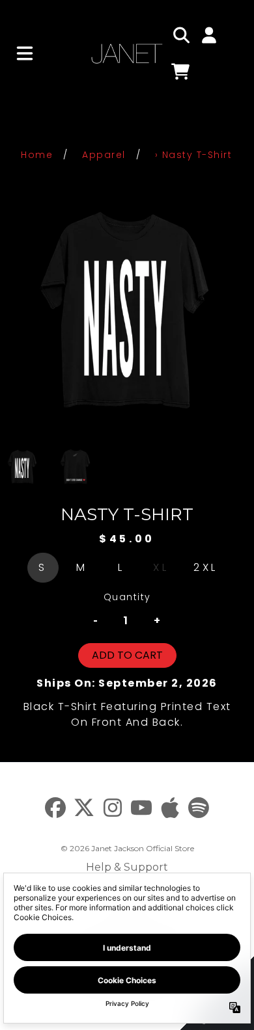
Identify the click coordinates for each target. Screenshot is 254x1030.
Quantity (127, 596)
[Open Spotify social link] (198, 807)
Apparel (104, 154)
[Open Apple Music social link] (170, 807)
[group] (22, 466)
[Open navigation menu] (24, 53)
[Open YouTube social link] (141, 807)
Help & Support (127, 867)
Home (37, 154)
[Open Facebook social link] (55, 807)
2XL (205, 567)
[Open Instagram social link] (112, 807)
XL (161, 567)
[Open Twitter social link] (84, 807)
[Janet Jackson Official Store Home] (126, 53)
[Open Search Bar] (180, 35)
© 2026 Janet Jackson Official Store (127, 848)
